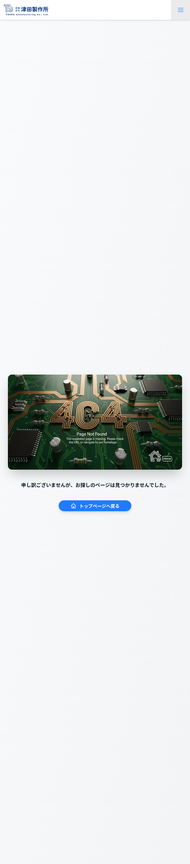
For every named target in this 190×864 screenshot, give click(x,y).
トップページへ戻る (99, 506)
